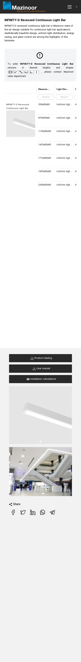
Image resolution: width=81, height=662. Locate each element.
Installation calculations (43, 379)
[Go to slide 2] (40, 493)
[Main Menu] (69, 7)
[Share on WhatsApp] (42, 514)
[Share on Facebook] (13, 514)
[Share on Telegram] (52, 514)
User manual (43, 369)
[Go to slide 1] (40, 441)
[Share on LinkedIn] (33, 514)
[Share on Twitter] (23, 514)
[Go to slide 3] (43, 493)
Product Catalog (43, 358)
